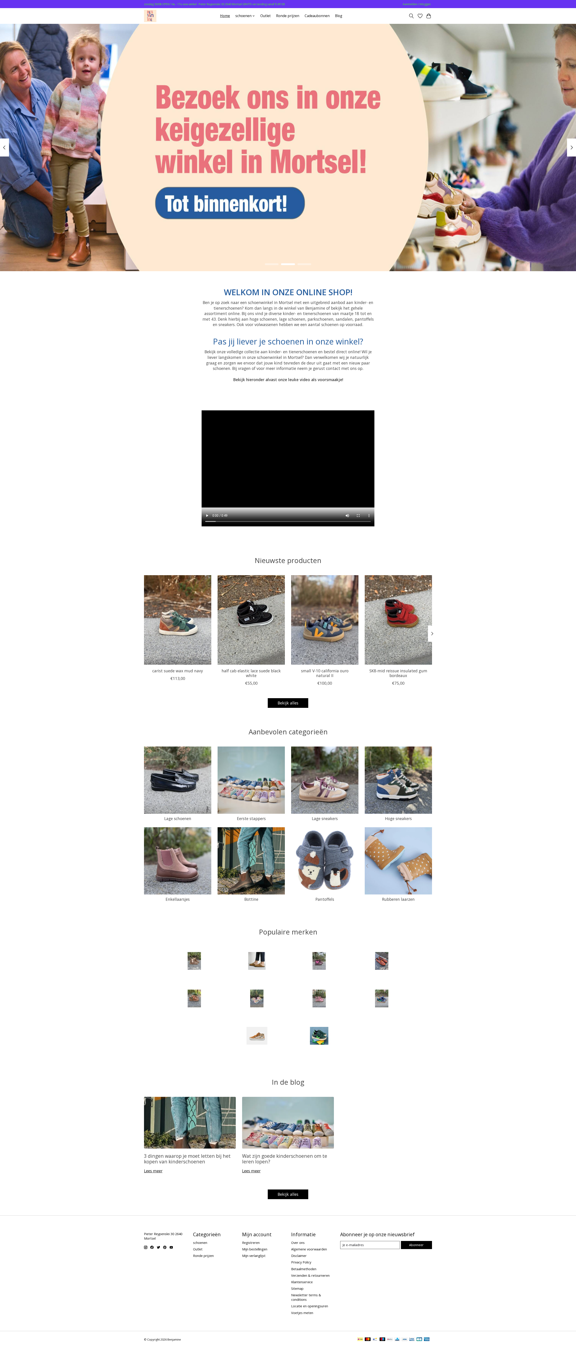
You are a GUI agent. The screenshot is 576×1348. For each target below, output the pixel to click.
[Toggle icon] (411, 16)
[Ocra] (257, 999)
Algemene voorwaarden (309, 1249)
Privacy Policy (301, 1262)
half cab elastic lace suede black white (251, 673)
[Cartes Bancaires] (419, 1339)
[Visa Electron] (412, 1339)
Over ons (298, 1242)
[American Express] (427, 1339)
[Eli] (381, 961)
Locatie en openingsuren (309, 1306)
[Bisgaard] (319, 961)
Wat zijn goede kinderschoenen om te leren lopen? (284, 1159)
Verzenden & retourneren (310, 1275)
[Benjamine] (150, 16)
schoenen (200, 1242)
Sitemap (297, 1288)
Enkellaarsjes (178, 899)
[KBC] (397, 1339)
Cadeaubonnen (317, 15)
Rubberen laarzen (398, 899)
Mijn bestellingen (254, 1249)
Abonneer (416, 1245)
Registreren (251, 1242)
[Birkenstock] (257, 961)
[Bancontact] (375, 1339)
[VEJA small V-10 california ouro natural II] (324, 620)
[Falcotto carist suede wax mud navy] (177, 620)
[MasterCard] (368, 1339)
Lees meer (153, 1171)
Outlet (265, 15)
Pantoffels (324, 899)
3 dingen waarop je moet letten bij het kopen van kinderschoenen (187, 1159)
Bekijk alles (288, 703)
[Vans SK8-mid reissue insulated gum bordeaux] (398, 620)
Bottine (251, 899)
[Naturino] (194, 999)
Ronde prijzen (287, 15)
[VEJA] (319, 1036)
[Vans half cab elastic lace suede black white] (251, 620)
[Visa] (404, 1339)
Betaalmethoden (303, 1269)
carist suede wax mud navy (177, 670)
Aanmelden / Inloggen (417, 4)
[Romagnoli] (381, 999)
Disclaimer (299, 1255)
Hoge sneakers (398, 818)
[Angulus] (194, 961)
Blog (338, 15)
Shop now (288, 239)
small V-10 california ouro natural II (325, 673)
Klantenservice (302, 1282)
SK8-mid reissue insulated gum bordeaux (398, 673)
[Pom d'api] (319, 999)
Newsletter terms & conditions (306, 1297)
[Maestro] (382, 1339)
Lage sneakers (325, 818)
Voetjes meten (302, 1312)
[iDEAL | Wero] (360, 1339)
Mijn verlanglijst (254, 1255)
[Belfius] (390, 1339)
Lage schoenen (177, 818)
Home (225, 15)
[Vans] (257, 1036)
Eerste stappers (251, 818)
